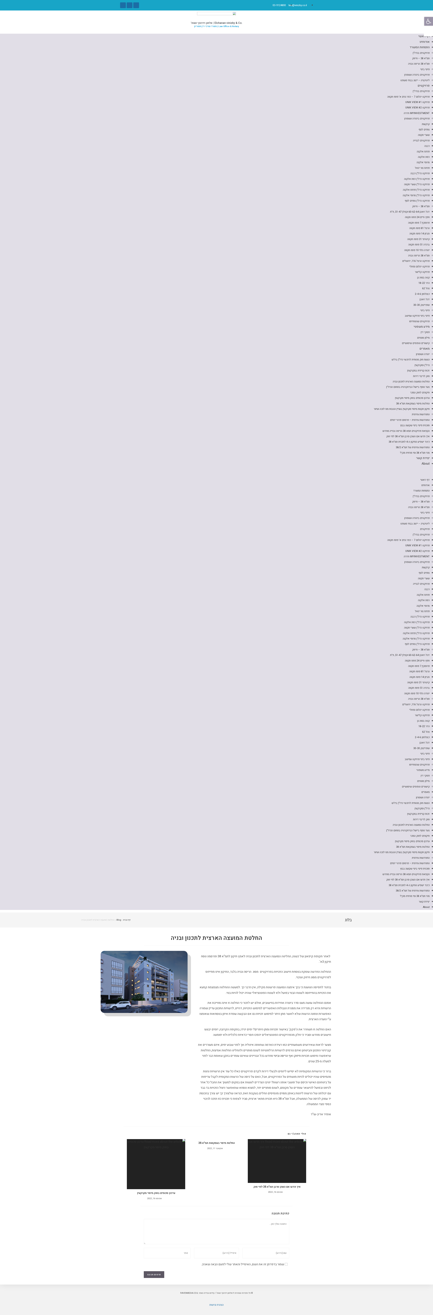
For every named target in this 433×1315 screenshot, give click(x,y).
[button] (216, 471)
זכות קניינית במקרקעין (418, 370)
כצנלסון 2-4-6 (422, 294)
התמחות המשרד (420, 47)
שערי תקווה (424, 135)
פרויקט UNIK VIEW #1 (417, 102)
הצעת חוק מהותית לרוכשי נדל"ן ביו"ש (411, 359)
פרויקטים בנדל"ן (421, 53)
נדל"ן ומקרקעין (422, 365)
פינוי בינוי (425, 69)
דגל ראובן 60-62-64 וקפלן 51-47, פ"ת (410, 212)
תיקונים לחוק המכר (420, 392)
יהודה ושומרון (423, 354)
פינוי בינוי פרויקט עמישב (417, 316)
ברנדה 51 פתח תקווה (419, 244)
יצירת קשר (423, 458)
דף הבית (127, 919)
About (426, 463)
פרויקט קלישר (422, 272)
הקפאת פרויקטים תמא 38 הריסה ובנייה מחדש (406, 431)
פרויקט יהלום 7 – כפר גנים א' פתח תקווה (408, 97)
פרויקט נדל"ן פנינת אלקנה (416, 190)
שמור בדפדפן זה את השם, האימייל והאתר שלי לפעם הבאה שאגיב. (242, 1264)
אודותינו (425, 42)
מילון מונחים (423, 338)
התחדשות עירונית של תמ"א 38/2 (413, 447)
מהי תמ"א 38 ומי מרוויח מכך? (415, 453)
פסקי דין (425, 332)
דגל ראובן (424, 299)
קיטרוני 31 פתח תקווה (418, 239)
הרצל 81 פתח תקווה (419, 228)
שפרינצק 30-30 (421, 305)
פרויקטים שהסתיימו (419, 321)
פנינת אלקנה (423, 151)
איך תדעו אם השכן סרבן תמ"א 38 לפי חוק (408, 436)
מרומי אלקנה (423, 162)
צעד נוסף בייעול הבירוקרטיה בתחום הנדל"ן (408, 387)
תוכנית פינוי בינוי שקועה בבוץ (415, 425)
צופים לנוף (424, 129)
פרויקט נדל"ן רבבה (420, 173)
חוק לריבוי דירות (421, 376)
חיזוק (297, 1056)
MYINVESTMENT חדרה (417, 113)
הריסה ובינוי (281, 1056)
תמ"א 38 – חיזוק (421, 58)
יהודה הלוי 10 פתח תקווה (417, 250)
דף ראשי (424, 36)
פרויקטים (424, 85)
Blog (119, 919)
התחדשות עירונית (421, 414)
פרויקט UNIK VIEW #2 (417, 107)
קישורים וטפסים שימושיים (416, 343)
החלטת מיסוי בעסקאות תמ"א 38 (413, 403)
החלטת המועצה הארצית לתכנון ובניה (411, 381)
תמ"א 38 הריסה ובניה (419, 64)
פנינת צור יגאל (422, 168)
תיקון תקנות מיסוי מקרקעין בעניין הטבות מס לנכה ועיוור (402, 409)
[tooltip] (428, 31)
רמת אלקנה (424, 157)
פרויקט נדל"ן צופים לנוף (417, 201)
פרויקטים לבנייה (421, 140)
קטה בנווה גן (423, 277)
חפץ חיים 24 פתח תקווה (417, 217)
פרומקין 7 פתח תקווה (419, 223)
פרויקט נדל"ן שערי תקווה (417, 184)
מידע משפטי (422, 326)
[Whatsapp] (129, 5)
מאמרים (424, 348)
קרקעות (426, 124)
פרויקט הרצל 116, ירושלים (416, 261)
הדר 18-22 (424, 283)
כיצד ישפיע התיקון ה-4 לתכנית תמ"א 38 (409, 442)
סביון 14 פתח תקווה (419, 233)
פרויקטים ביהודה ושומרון (417, 75)
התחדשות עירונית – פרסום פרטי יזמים (410, 420)
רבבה (427, 146)
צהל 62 (426, 288)
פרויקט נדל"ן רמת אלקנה (417, 179)
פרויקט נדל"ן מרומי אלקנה (416, 195)
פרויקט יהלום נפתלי (419, 266)
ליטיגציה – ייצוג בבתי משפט (415, 80)
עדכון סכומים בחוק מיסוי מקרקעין (412, 398)
